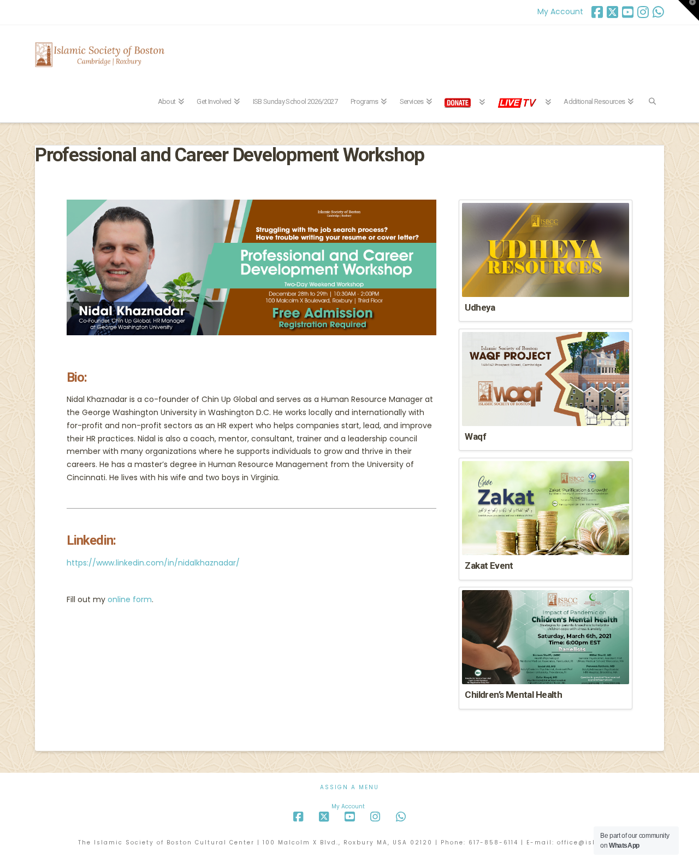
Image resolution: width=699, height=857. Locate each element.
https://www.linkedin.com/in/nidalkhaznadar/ (153, 562)
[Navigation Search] (651, 95)
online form (130, 599)
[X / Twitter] (612, 12)
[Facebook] (597, 12)
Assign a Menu (349, 787)
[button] (688, 10)
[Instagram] (643, 12)
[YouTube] (627, 12)
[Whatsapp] (658, 12)
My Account (560, 11)
